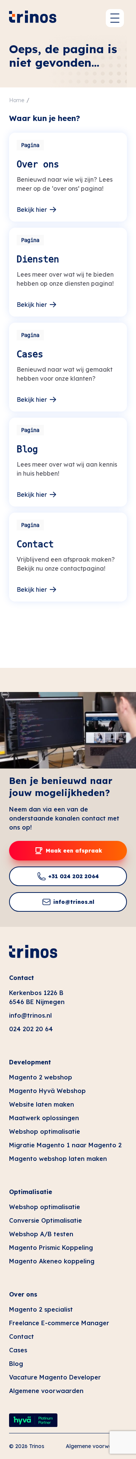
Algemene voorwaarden (46, 1391)
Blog (16, 1363)
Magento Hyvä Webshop (47, 1091)
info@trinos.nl (30, 1015)
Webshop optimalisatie (44, 1131)
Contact (21, 977)
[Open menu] (115, 18)
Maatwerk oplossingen (44, 1118)
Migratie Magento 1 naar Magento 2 (65, 1145)
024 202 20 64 (31, 1029)
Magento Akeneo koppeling (51, 1261)
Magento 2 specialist (41, 1309)
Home (16, 100)
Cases (18, 1350)
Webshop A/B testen (41, 1234)
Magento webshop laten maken (58, 1158)
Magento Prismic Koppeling (51, 1247)
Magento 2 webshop (40, 1077)
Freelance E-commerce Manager (59, 1323)
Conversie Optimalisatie (45, 1220)
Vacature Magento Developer (55, 1377)
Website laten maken (41, 1104)
